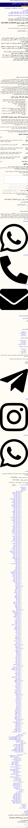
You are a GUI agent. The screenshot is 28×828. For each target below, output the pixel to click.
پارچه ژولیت (17, 728)
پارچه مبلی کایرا (16, 538)
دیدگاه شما (25, 174)
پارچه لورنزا (17, 710)
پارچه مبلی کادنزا (16, 667)
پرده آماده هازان (16, 783)
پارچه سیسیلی (17, 729)
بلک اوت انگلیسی (14, 764)
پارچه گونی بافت (16, 771)
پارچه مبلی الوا (17, 503)
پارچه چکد (18, 564)
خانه (27, 11)
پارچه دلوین (17, 567)
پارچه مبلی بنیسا (16, 523)
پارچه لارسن (17, 542)
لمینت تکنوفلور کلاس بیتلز (14, 739)
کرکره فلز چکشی (16, 797)
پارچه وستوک (17, 718)
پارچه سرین (17, 685)
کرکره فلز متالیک (16, 802)
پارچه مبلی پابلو (17, 603)
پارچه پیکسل (17, 627)
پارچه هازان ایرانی (14, 769)
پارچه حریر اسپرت (16, 759)
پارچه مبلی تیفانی (16, 549)
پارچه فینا (18, 706)
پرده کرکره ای (20, 791)
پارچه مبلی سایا (16, 556)
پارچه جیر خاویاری (14, 776)
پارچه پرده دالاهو (14, 756)
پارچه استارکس (16, 615)
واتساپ (26, 471)
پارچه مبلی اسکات (16, 543)
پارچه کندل (17, 663)
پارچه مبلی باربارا (16, 516)
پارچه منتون (17, 604)
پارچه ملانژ (15, 773)
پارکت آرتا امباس (19, 740)
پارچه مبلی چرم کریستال (14, 551)
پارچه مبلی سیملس (16, 610)
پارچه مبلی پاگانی (16, 546)
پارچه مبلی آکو (17, 507)
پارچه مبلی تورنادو (16, 511)
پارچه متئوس (17, 582)
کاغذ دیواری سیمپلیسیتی (17, 749)
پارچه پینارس (17, 629)
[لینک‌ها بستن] (24, 824)
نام (27, 185)
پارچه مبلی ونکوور (16, 499)
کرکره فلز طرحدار (16, 801)
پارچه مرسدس (17, 640)
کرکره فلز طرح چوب (15, 800)
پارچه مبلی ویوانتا (16, 580)
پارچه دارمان (17, 534)
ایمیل (27, 188)
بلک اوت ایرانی (14, 761)
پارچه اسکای (17, 681)
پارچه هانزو (17, 679)
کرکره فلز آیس (17, 794)
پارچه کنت (18, 639)
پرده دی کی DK (19, 789)
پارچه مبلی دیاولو (16, 512)
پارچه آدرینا (17, 670)
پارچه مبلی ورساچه (16, 529)
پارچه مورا (18, 715)
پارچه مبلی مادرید (16, 493)
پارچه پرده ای (20, 754)
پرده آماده (21, 781)
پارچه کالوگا (17, 597)
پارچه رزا (18, 704)
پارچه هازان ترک (14, 770)
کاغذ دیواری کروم (19, 751)
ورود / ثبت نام (22, 807)
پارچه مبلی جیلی (16, 514)
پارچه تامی (18, 655)
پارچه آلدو (18, 696)
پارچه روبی (17, 684)
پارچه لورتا (18, 598)
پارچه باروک (17, 619)
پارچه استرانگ (17, 617)
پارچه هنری (17, 584)
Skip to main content (23, 0)
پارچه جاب (18, 634)
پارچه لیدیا (18, 600)
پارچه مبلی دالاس (16, 553)
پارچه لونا (18, 599)
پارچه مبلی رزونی (16, 533)
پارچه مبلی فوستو (16, 557)
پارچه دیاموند (17, 673)
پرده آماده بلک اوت (16, 785)
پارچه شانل (17, 765)
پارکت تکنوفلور (19, 735)
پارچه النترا (17, 699)
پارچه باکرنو (17, 620)
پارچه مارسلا (17, 714)
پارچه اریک (18, 649)
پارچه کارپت (17, 662)
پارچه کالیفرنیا (17, 758)
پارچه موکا (18, 583)
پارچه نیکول (17, 607)
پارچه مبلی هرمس (16, 532)
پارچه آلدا (18, 695)
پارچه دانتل (17, 566)
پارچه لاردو (17, 675)
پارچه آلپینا (18, 587)
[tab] (26, 60)
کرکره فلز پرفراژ (16, 796)
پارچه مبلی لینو (17, 509)
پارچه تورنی (17, 632)
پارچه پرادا (18, 700)
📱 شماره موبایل (24, 190)
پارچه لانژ (18, 688)
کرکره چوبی (17, 792)
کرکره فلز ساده (16, 799)
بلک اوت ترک (15, 763)
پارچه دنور (18, 594)
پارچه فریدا (17, 645)
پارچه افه (18, 618)
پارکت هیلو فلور (19, 741)
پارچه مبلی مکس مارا (15, 517)
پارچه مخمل (17, 779)
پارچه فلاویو (17, 730)
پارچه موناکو (17, 716)
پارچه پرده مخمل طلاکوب (14, 755)
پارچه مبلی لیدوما (19, 719)
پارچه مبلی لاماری (16, 571)
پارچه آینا (18, 698)
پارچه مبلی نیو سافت (15, 669)
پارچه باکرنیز (17, 622)
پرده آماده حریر (17, 786)
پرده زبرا (21, 790)
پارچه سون (17, 659)
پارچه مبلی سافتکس (18, 680)
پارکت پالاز (20, 734)
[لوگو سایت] (25, 10)
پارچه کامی (17, 708)
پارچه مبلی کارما (16, 558)
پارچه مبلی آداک (19, 648)
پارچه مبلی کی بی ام (15, 541)
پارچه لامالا (17, 709)
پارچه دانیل (17, 593)
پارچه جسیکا (17, 590)
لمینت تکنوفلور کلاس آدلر (14, 738)
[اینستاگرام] (14, 432)
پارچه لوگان (17, 713)
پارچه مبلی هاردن (16, 579)
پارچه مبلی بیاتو (17, 524)
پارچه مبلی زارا (17, 496)
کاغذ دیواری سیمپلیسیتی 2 (17, 750)
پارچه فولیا (18, 637)
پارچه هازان (17, 768)
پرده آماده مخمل (16, 784)
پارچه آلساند (17, 614)
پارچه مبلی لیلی (16, 494)
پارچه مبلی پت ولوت (15, 624)
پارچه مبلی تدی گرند (15, 548)
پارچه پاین (18, 654)
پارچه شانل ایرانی (14, 766)
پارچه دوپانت (17, 658)
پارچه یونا (18, 608)
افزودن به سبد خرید (21, 821)
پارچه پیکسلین (17, 628)
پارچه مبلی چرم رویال (15, 552)
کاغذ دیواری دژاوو (15, 11)
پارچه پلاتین (17, 726)
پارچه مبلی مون (16, 577)
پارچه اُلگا (18, 652)
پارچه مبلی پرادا (16, 547)
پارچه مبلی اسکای (16, 731)
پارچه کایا (18, 674)
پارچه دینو (18, 703)
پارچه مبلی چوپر (16, 513)
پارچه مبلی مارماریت (15, 573)
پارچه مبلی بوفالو (19, 723)
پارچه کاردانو (17, 569)
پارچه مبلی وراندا (16, 528)
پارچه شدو (18, 660)
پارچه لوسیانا (17, 711)
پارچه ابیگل (17, 588)
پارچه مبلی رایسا (16, 508)
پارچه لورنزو (17, 689)
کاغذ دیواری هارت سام (18, 745)
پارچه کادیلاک (17, 595)
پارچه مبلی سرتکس (18, 644)
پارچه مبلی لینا (17, 497)
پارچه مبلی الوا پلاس (15, 504)
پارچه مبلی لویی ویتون (15, 572)
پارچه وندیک (17, 693)
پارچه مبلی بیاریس (16, 526)
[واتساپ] (14, 469)
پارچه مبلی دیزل (16, 554)
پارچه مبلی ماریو (16, 574)
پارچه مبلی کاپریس (16, 668)
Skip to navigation (14, 0)
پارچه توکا (18, 657)
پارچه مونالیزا (17, 691)
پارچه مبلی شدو (16, 537)
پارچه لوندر (17, 724)
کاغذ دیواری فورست (18, 748)
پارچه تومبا (18, 701)
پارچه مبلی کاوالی (16, 539)
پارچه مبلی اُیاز (19, 665)
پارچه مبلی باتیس (16, 521)
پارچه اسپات (17, 650)
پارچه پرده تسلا (14, 774)
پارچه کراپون (17, 638)
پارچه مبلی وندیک (16, 721)
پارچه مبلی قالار (19, 609)
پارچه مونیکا (17, 605)
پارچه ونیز (18, 720)
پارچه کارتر (17, 568)
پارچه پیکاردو (17, 561)
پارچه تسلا (18, 562)
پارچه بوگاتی (17, 623)
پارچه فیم (18, 705)
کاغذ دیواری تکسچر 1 (18, 744)
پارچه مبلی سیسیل (16, 506)
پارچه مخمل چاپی (16, 780)
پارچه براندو (17, 589)
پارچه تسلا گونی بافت (15, 563)
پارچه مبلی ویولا (16, 527)
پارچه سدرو (17, 635)
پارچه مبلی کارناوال (16, 502)
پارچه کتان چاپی (16, 778)
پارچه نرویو (17, 678)
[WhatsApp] (26, 823)
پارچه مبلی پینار (16, 501)
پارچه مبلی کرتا (17, 518)
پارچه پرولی (17, 625)
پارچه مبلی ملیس (19, 694)
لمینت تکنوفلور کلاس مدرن (14, 736)
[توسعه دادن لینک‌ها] (25, 824)
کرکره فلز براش (16, 795)
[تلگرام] (14, 396)
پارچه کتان (18, 775)
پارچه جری (17, 672)
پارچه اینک (18, 653)
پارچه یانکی (17, 643)
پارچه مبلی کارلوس (16, 677)
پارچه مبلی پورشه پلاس (15, 498)
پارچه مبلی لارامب (19, 585)
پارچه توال (18, 630)
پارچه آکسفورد (17, 613)
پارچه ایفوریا (17, 725)
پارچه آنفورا (17, 647)
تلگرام (26, 399)
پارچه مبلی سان (16, 522)
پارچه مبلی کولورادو (16, 519)
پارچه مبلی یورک (16, 612)
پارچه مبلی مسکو (16, 536)
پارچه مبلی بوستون (16, 492)
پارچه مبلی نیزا (17, 578)
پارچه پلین (18, 683)
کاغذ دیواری (22, 11)
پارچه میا (18, 642)
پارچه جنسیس (17, 592)
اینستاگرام (26, 435)
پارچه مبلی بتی (17, 544)
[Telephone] (26, 824)
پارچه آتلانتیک (17, 559)
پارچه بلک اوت (17, 760)
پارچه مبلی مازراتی (16, 576)
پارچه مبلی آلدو (17, 602)
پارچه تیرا (18, 633)
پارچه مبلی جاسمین (16, 531)
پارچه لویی (18, 690)
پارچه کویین (17, 686)
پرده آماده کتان (17, 787)
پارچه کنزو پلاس (16, 664)
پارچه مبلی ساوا (19, 491)
